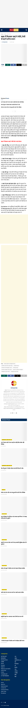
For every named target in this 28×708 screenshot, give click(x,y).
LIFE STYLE (9, 34)
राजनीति (16, 672)
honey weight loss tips (7, 369)
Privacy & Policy (4, 689)
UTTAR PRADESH (5, 675)
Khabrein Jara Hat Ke (7, 439)
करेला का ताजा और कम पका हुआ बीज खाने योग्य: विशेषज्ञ (11, 107)
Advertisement (4, 686)
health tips (16, 365)
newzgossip (4, 41)
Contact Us (3, 687)
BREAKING (3, 658)
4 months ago (4, 520)
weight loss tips (14, 371)
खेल (15, 661)
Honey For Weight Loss (7, 367)
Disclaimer (3, 693)
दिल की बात (16, 663)
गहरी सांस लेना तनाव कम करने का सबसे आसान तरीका (12, 592)
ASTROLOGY (4, 656)
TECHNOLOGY (4, 674)
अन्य (5, 34)
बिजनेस (16, 667)
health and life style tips (7, 365)
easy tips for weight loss (9, 363)
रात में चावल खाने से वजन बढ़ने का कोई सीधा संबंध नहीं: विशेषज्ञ (12, 102)
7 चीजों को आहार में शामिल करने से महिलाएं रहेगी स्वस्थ (12, 640)
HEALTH (3, 489)
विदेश (15, 674)
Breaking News (4, 659)
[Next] (15, 111)
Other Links (3, 691)
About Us (3, 684)
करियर (16, 658)
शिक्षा (15, 676)
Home (2, 34)
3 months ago (4, 494)
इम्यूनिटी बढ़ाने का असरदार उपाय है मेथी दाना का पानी (12, 616)
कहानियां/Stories (18, 660)
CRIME (2, 661)
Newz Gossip (6, 705)
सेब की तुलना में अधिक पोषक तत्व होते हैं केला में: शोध (10, 104)
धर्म (15, 665)
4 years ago (12, 41)
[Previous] (13, 111)
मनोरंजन (16, 671)
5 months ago (4, 570)
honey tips (15, 367)
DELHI (2, 663)
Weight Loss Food (6, 371)
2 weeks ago (4, 470)
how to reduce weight (18, 369)
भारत (15, 669)
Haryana (3, 665)
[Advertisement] (14, 14)
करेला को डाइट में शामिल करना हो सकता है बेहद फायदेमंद (13, 568)
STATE (2, 672)
